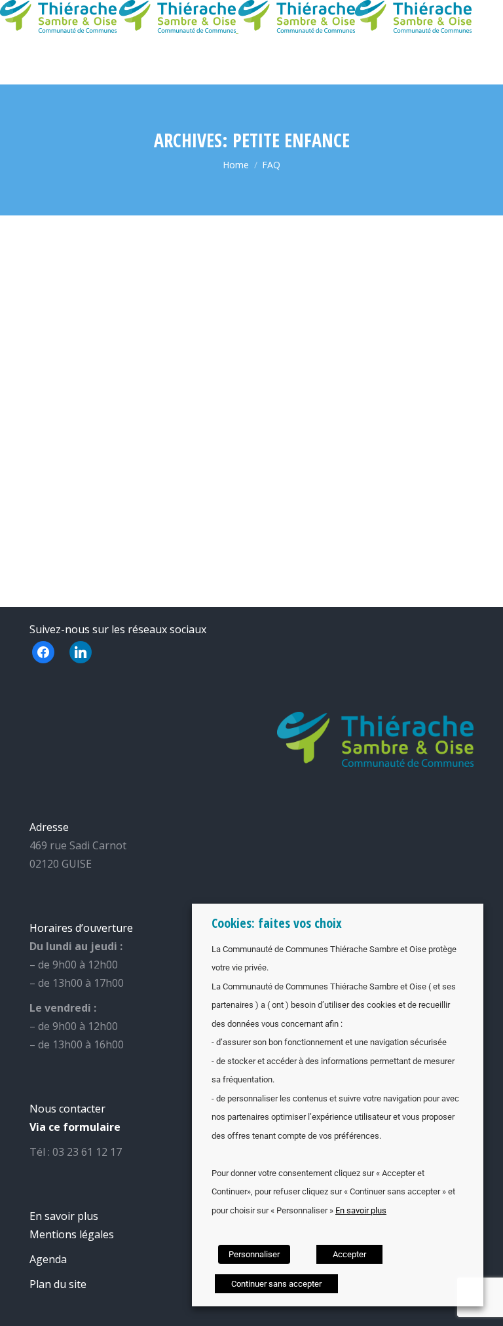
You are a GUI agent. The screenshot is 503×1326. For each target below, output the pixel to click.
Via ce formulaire (75, 1127)
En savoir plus (360, 1210)
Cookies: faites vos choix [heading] (277, 923)
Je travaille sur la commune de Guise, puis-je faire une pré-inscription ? (368, 268)
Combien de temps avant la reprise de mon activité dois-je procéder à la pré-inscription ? (125, 268)
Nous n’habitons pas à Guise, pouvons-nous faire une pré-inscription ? (364, 423)
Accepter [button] (349, 1254)
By (51, 317)
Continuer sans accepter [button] (276, 1284)
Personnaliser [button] (254, 1254)
